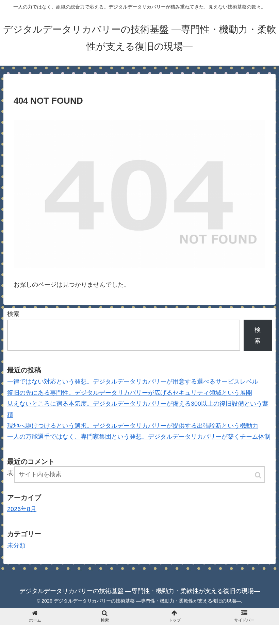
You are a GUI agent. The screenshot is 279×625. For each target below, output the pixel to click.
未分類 (16, 545)
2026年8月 (21, 509)
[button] (258, 475)
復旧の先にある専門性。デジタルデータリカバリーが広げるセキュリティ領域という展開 (129, 392)
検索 (13, 313)
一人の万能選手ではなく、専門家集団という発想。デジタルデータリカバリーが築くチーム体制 (138, 436)
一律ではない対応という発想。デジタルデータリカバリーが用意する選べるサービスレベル (132, 381)
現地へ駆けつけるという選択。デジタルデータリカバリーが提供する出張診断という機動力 (132, 425)
